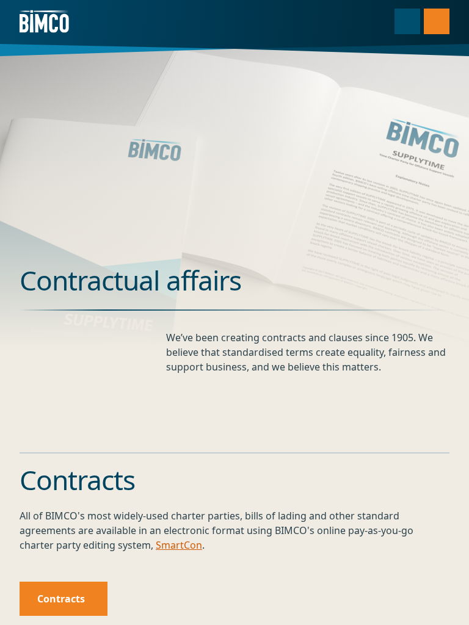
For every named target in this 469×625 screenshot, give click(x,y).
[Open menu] (436, 21)
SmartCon (179, 545)
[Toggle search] (407, 21)
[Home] (44, 21)
